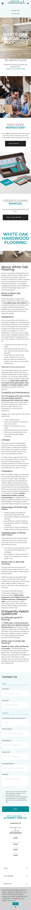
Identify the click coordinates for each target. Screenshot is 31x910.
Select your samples (13, 217)
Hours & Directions (16, 833)
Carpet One (4, 20)
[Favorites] (24, 3)
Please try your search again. (15, 69)
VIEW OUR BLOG (14, 143)
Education (8, 883)
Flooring (13, 20)
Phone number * (7, 729)
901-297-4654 (15, 14)
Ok (15, 903)
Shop (6, 868)
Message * (5, 774)
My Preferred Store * (8, 763)
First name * (5, 689)
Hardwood (22, 20)
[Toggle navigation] (2, 3)
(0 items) (28, 3)
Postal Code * (6, 752)
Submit (15, 809)
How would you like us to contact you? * (14, 718)
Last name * (5, 700)
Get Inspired (8, 876)
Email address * (6, 740)
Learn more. (12, 900)
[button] (21, 3)
